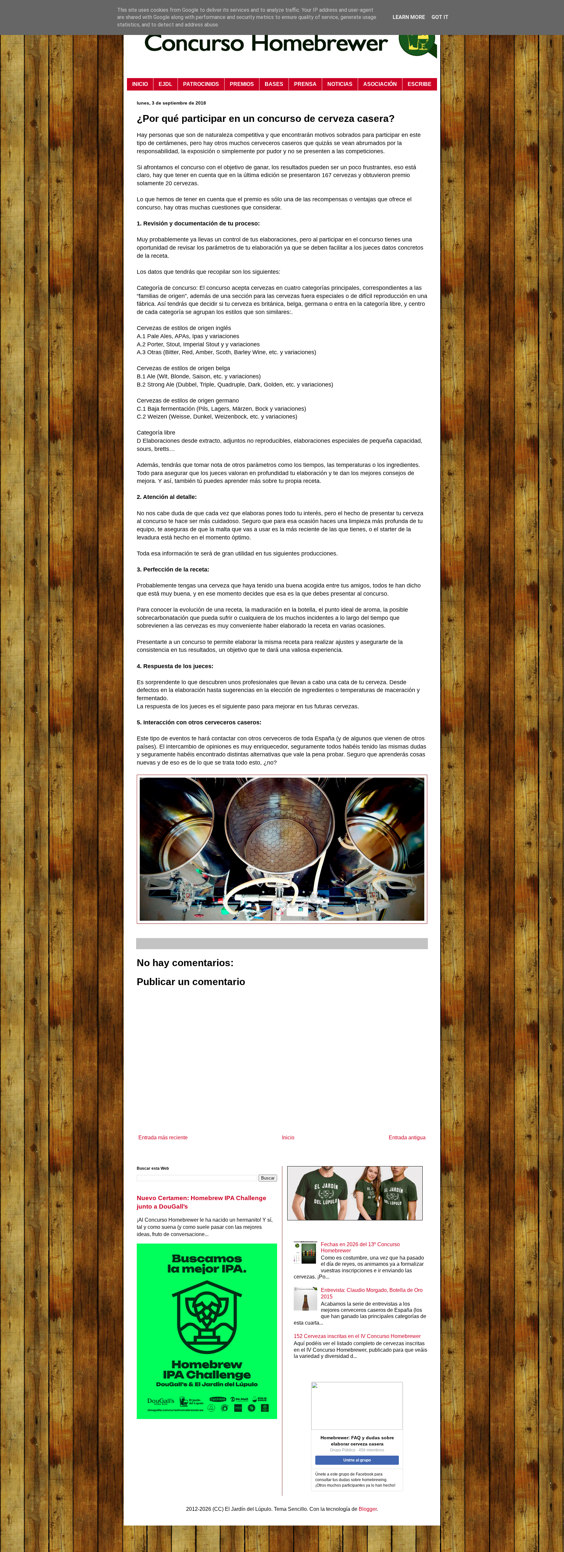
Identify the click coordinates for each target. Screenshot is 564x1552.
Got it (439, 17)
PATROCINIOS (201, 84)
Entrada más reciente (163, 1137)
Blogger (368, 1509)
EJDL (165, 84)
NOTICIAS (339, 84)
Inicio (288, 1137)
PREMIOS (242, 84)
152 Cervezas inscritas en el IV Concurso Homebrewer (357, 1336)
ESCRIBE (419, 84)
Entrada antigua (407, 1137)
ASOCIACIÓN (380, 84)
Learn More (409, 17)
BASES (274, 84)
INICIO (140, 84)
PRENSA (305, 84)
